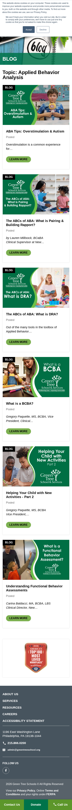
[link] (60, 804)
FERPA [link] (51, 794)
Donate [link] (37, 804)
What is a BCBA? (19, 403)
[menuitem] (36, 695)
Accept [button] (29, 29)
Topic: (31, 75)
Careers (10, 714)
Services (10, 701)
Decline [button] (43, 29)
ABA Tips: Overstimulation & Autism (35, 131)
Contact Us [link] (13, 804)
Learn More (20, 159)
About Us (10, 694)
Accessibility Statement (23, 721)
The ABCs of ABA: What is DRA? (32, 314)
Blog (9, 87)
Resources (12, 707)
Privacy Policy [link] (26, 790)
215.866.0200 (17, 743)
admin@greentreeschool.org (24, 749)
